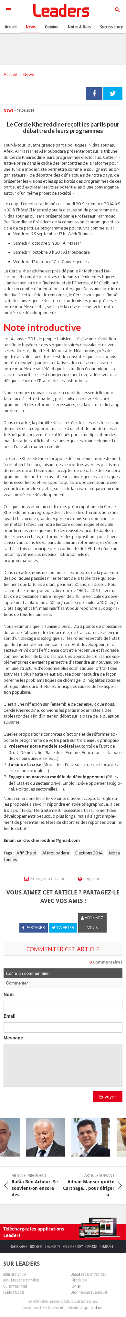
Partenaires (19, 1246)
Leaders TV (52, 1246)
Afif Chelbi (26, 852)
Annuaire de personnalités (21, 1280)
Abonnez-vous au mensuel (89, 1292)
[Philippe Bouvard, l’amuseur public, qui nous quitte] (42, 1137)
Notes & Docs (79, 27)
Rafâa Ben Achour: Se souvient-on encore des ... (35, 1185)
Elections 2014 (89, 852)
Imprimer (93, 878)
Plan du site (79, 1280)
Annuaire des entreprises (88, 1274)
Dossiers (36, 1246)
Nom (9, 994)
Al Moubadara (55, 852)
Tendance (107, 1246)
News (28, 74)
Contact (76, 1286)
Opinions (91, 1246)
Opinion (51, 27)
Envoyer (107, 1096)
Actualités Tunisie (14, 1274)
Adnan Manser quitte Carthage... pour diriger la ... (88, 1185)
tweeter (112, 93)
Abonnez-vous (94, 922)
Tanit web (96, 1307)
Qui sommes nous (15, 1286)
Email (10, 1016)
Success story (73, 1246)
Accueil (10, 74)
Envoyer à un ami (47, 878)
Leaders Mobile (13, 1292)
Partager (94, 93)
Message (13, 1037)
